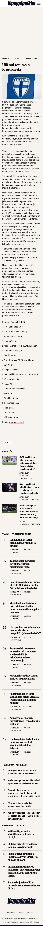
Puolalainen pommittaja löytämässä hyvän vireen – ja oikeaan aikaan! (24, 782)
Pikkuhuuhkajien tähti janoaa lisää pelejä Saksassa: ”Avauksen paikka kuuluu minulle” (24, 698)
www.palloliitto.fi (16, 422)
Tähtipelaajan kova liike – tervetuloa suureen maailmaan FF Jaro (23, 563)
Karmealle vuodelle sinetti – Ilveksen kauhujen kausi (24, 677)
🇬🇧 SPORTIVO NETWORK (21, 922)
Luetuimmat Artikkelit (14, 825)
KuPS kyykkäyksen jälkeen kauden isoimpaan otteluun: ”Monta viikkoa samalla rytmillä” (28, 463)
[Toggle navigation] (39, 3)
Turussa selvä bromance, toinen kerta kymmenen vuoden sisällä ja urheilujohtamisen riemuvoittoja (23, 654)
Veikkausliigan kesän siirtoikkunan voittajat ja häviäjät (23, 542)
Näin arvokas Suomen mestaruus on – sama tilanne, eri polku (25, 720)
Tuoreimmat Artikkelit (14, 765)
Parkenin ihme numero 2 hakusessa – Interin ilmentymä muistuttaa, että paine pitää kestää (24, 793)
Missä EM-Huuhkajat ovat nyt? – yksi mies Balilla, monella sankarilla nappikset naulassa (25, 608)
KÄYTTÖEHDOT (34, 922)
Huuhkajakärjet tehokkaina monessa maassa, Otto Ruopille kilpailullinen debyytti (25, 744)
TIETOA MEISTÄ (7, 922)
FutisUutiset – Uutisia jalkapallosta (21, 913)
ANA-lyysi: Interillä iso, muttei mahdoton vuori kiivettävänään (22, 772)
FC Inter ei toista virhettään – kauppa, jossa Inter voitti (21, 804)
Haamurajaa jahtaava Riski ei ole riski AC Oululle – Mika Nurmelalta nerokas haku (25, 585)
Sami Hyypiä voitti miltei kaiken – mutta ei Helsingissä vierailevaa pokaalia (29, 489)
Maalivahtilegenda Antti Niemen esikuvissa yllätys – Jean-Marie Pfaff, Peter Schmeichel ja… (29, 511)
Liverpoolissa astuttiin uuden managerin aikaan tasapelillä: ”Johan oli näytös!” (25, 630)
